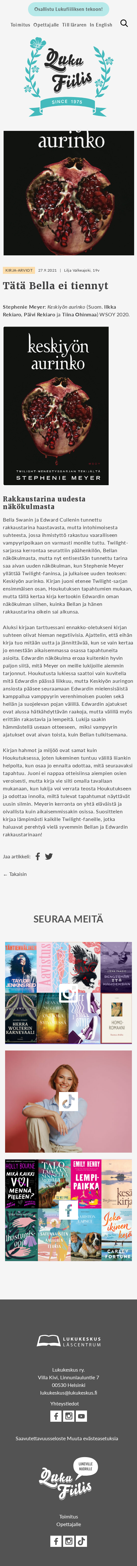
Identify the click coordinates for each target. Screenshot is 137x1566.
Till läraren (74, 24)
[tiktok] (81, 1541)
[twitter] (68, 1101)
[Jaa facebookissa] (36, 857)
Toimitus (20, 24)
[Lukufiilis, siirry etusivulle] (68, 73)
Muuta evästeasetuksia (92, 1438)
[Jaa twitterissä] (47, 857)
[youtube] (81, 1416)
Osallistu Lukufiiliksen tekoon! (68, 9)
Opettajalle (46, 24)
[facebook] (68, 1210)
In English (101, 24)
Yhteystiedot (64, 1403)
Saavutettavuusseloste (41, 1438)
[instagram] (68, 993)
